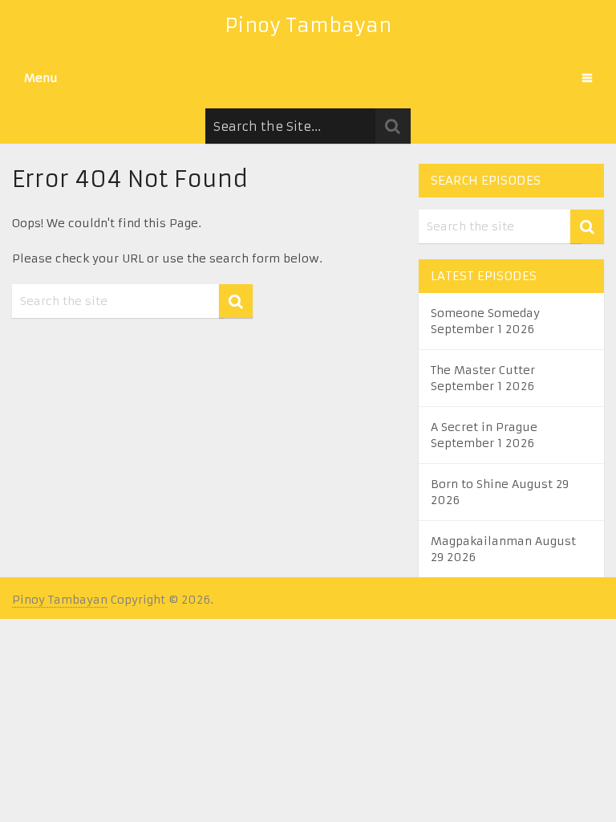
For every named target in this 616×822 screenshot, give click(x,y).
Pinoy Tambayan (308, 26)
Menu (41, 78)
